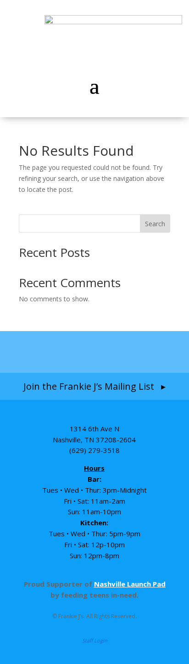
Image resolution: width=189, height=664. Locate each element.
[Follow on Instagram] (76, 351)
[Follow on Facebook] (41, 351)
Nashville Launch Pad (130, 583)
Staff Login (94, 640)
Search (155, 223)
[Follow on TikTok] (113, 351)
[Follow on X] (148, 351)
